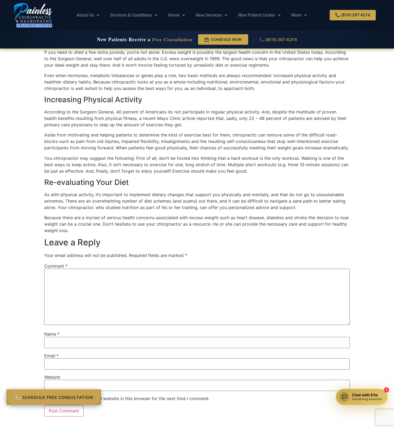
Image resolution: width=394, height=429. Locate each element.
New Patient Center (256, 15)
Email (51, 356)
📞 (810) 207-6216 (278, 39)
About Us (85, 15)
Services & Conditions (131, 15)
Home (174, 15)
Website (52, 377)
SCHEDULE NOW (226, 39)
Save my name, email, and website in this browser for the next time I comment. (129, 398)
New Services (209, 15)
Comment (56, 266)
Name (52, 334)
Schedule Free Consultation (58, 397)
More (296, 15)
